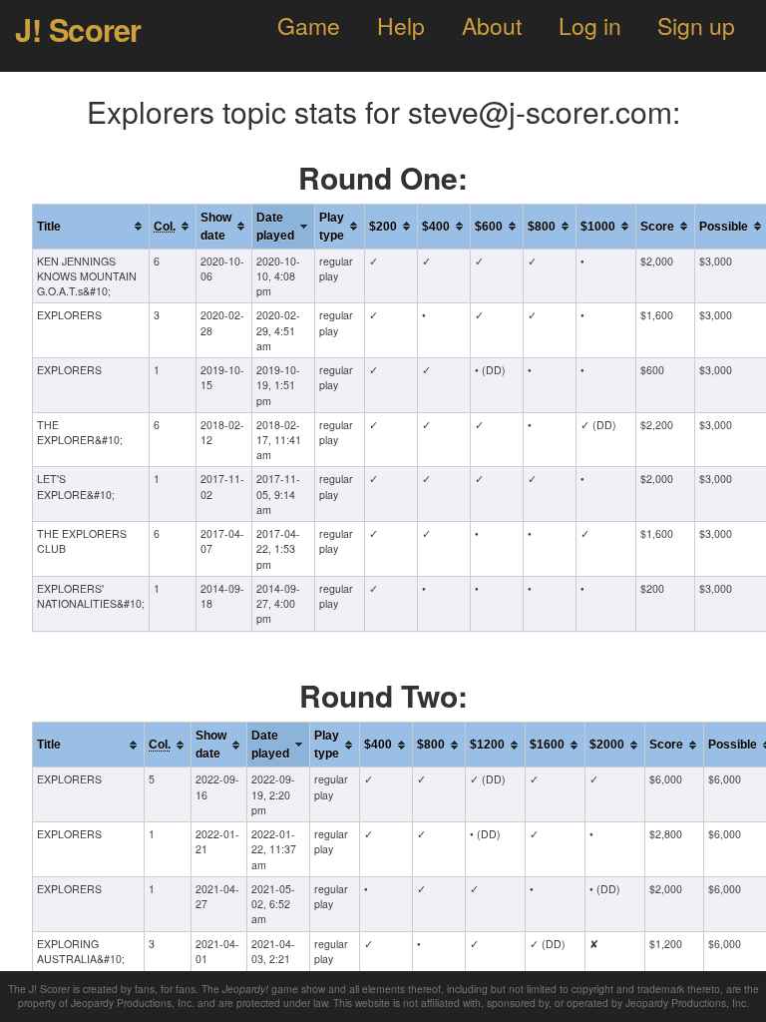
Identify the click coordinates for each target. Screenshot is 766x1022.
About (492, 25)
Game (308, 25)
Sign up (696, 25)
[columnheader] (91, 226)
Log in (590, 25)
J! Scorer (78, 29)
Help (401, 25)
